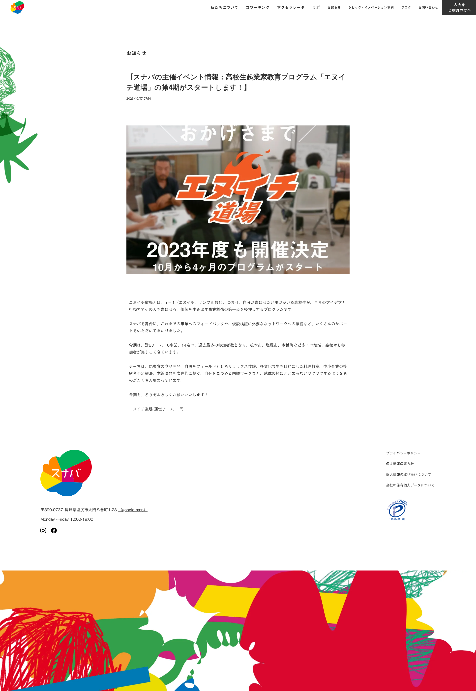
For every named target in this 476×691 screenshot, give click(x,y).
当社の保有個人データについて (410, 485)
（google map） (133, 509)
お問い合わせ (428, 7)
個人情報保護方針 (400, 463)
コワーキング (257, 7)
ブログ (406, 7)
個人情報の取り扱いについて (408, 474)
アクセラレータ (291, 7)
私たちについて (224, 7)
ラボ (316, 7)
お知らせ (334, 7)
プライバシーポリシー (403, 453)
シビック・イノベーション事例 (371, 7)
